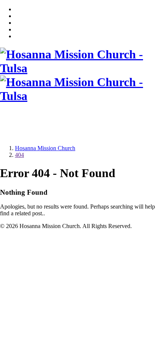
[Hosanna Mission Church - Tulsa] (80, 68)
